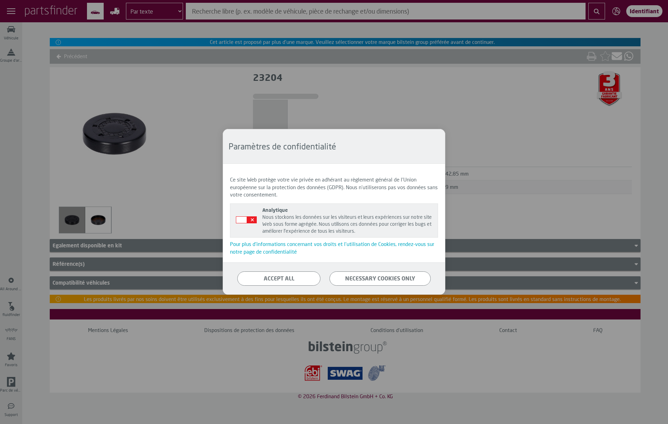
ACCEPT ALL (279, 278)
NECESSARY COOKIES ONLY (380, 278)
